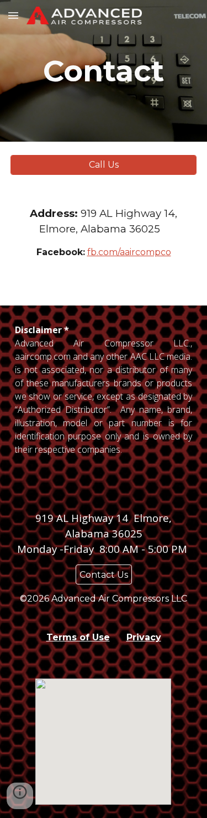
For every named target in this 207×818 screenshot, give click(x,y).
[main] (103, 70)
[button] (13, 15)
